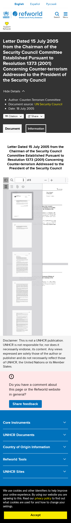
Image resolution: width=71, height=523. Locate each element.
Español (35, 4)
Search (57, 17)
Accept (36, 515)
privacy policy (43, 498)
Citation (13, 116)
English (19, 4)
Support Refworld (7, 27)
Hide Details (11, 91)
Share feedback (25, 403)
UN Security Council (48, 104)
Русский (51, 4)
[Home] (22, 15)
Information (36, 128)
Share (34, 116)
